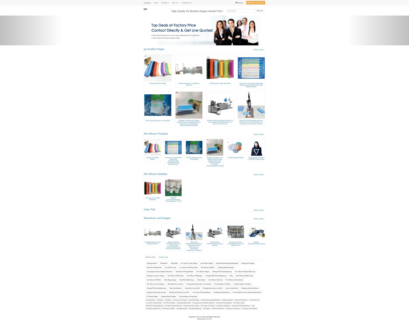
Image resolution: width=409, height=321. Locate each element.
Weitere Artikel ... (259, 50)
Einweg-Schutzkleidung (221, 292)
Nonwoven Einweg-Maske (184, 271)
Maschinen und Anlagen (157, 218)
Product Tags (163, 257)
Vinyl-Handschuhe (175, 288)
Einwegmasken (152, 263)
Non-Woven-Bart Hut (216, 280)
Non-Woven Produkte (156, 133)
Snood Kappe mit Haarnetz (188, 296)
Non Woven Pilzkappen (195, 276)
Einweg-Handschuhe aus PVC (179, 292)
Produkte (164, 3)
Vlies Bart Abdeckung (187, 280)
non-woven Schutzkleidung (201, 292)
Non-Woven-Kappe (202, 271)
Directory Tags (150, 257)
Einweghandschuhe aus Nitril (212, 288)
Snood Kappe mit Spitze (222, 284)
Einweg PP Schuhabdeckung (222, 271)
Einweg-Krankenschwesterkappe (227, 263)
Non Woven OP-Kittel (154, 280)
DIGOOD (209, 319)
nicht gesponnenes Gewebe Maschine (160, 271)
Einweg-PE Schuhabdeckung (156, 288)
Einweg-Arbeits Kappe (168, 296)
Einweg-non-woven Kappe (155, 276)
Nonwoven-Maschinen (154, 267)
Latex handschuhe (232, 288)
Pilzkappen (164, 263)
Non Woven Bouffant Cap (244, 276)
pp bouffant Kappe (154, 49)
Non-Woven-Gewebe (155, 174)
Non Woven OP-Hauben (176, 276)
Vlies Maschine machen (175, 284)
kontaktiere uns (186, 3)
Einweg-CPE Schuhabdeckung (216, 276)
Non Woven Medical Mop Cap (245, 271)
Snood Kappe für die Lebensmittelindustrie (247, 292)
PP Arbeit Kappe (152, 296)
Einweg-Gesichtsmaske (226, 267)
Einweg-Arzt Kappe (247, 263)
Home (156, 3)
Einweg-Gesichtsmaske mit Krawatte (199, 284)
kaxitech (147, 2)
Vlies (231, 276)
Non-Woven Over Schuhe (234, 280)
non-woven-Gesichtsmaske (188, 267)
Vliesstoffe (174, 263)
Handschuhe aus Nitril (192, 288)
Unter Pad (149, 209)
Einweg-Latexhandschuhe (250, 288)
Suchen (260, 11)
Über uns (175, 3)
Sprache (240, 3)
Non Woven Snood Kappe (155, 284)
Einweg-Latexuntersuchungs (156, 292)
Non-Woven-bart (170, 267)
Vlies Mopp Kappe (170, 280)
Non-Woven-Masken (208, 267)
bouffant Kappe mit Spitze (242, 284)
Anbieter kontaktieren (256, 3)
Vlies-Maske (201, 280)
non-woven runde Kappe (189, 263)
